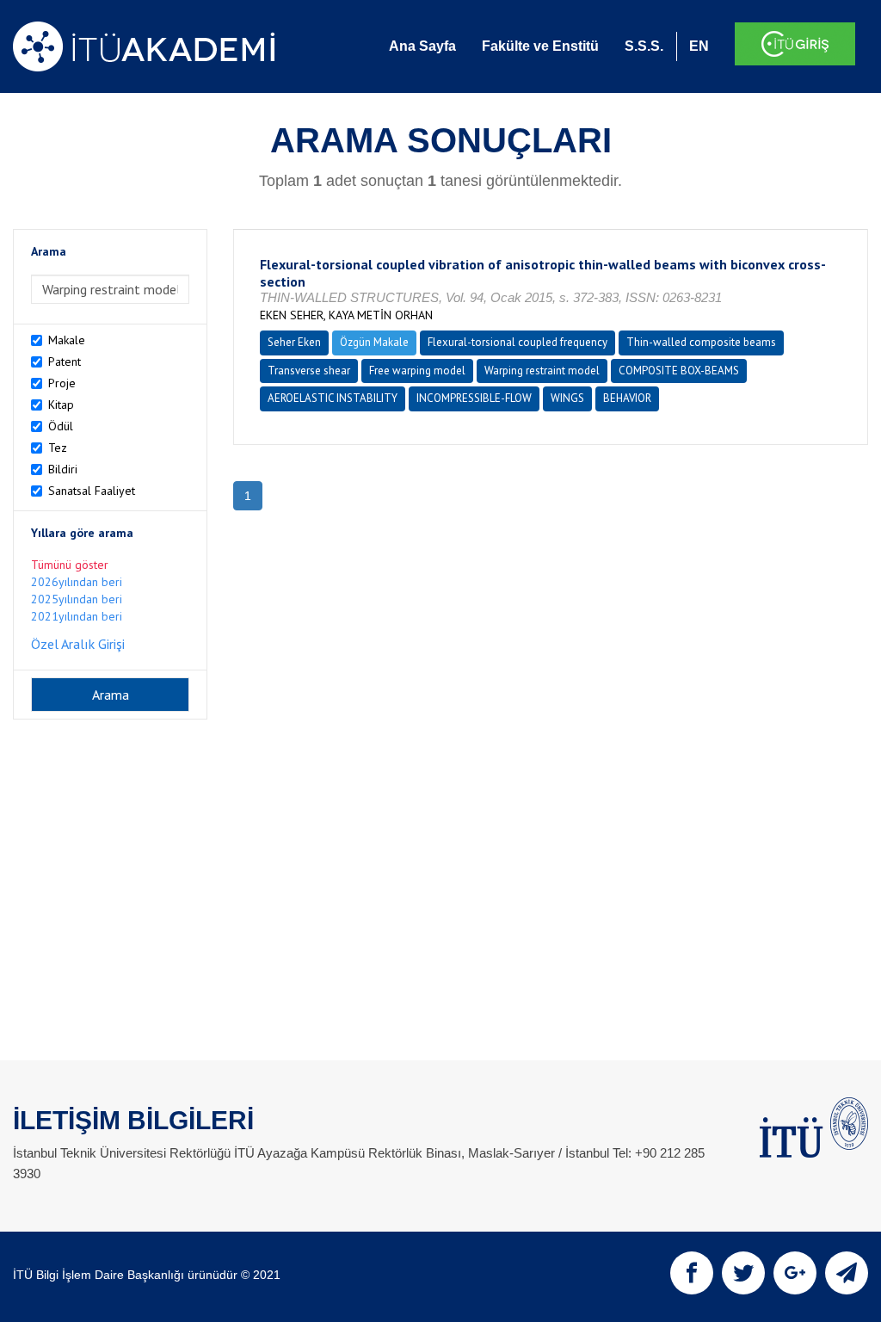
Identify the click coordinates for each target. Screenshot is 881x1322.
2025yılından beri (76, 599)
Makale (66, 340)
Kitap (61, 404)
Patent (64, 361)
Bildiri (62, 469)
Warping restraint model (542, 370)
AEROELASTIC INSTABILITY (332, 398)
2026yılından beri (76, 582)
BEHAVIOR (627, 398)
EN (699, 46)
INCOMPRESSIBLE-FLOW (474, 398)
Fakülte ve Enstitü (540, 46)
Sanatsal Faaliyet (91, 490)
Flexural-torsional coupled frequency (517, 342)
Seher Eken (294, 342)
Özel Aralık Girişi (78, 643)
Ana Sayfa (422, 46)
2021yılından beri (76, 616)
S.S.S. (644, 46)
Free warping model (417, 370)
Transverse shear (309, 370)
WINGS (567, 398)
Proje (62, 383)
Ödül (60, 426)
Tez (57, 447)
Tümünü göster (69, 564)
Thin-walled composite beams (701, 342)
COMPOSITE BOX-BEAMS (679, 370)
